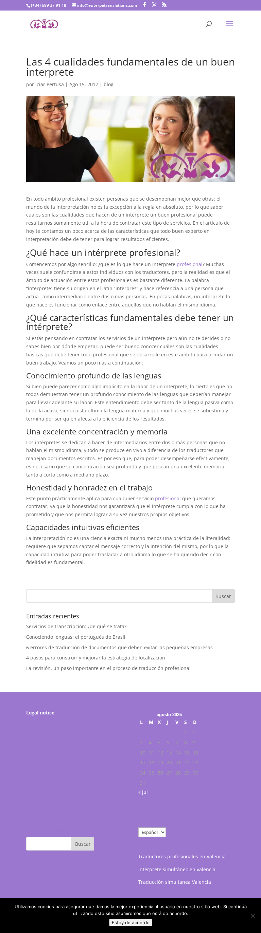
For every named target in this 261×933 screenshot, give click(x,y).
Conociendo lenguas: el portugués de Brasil (75, 637)
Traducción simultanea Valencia (174, 882)
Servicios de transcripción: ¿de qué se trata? (76, 626)
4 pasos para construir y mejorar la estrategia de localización (95, 657)
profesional (190, 264)
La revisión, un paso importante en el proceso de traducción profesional (108, 668)
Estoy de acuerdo (131, 922)
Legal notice (40, 712)
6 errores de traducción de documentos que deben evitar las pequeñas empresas (119, 647)
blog (109, 84)
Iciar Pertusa (49, 84)
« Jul (143, 792)
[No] (252, 915)
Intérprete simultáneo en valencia (176, 869)
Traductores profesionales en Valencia (182, 856)
